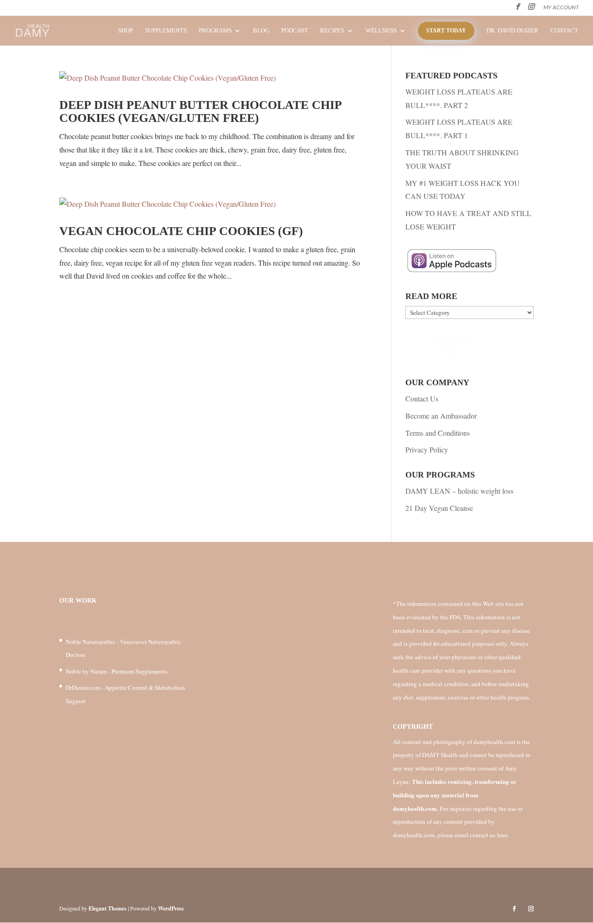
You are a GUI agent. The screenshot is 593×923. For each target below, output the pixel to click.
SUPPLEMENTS (166, 30)
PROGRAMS (215, 30)
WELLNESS (381, 30)
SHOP (125, 30)
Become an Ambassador (441, 415)
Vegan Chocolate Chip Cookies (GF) (181, 231)
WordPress (171, 908)
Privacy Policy (426, 449)
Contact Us (421, 398)
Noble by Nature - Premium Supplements (117, 671)
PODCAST (294, 30)
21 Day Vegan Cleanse (439, 508)
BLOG (261, 30)
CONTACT (564, 30)
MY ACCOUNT (561, 7)
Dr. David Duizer (512, 30)
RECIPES (332, 30)
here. (503, 835)
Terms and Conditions (437, 433)
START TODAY (446, 30)
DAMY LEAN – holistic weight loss (459, 491)
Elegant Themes (107, 908)
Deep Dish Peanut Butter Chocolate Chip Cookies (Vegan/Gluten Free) (200, 111)
